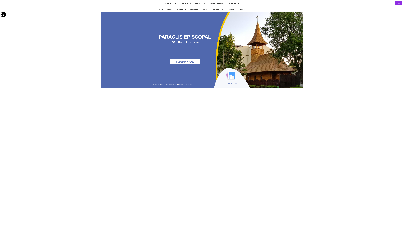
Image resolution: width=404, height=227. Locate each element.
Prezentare (194, 9)
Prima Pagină (181, 9)
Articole (242, 9)
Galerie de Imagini (218, 9)
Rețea (399, 3)
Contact (232, 9)
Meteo (205, 9)
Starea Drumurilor (165, 9)
